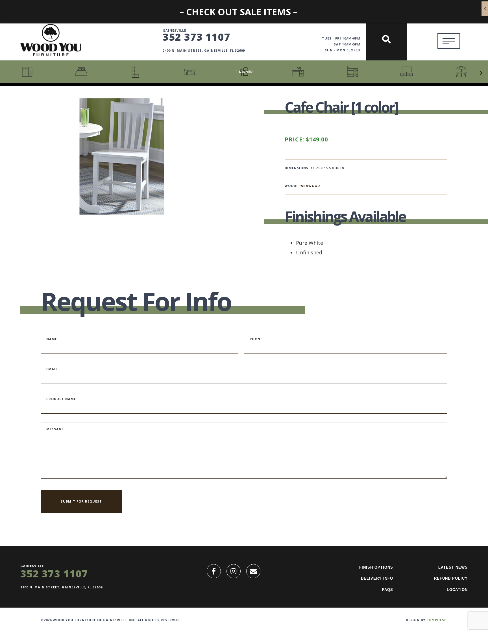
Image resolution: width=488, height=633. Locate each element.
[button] (481, 73)
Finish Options (376, 567)
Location (457, 590)
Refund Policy (451, 578)
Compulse (436, 620)
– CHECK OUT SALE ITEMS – (238, 12)
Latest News (453, 567)
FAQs (387, 590)
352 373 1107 (196, 36)
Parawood (309, 186)
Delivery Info (377, 578)
